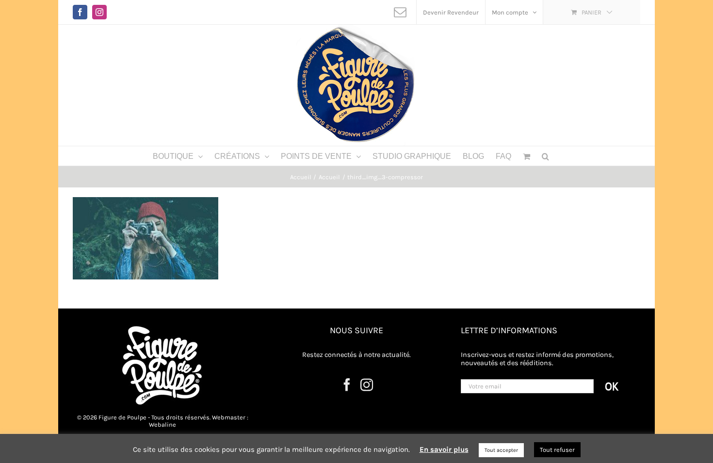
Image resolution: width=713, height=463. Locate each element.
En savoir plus (444, 449)
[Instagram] (366, 384)
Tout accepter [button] (501, 450)
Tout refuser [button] (557, 449)
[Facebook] (346, 384)
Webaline (162, 424)
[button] (545, 156)
